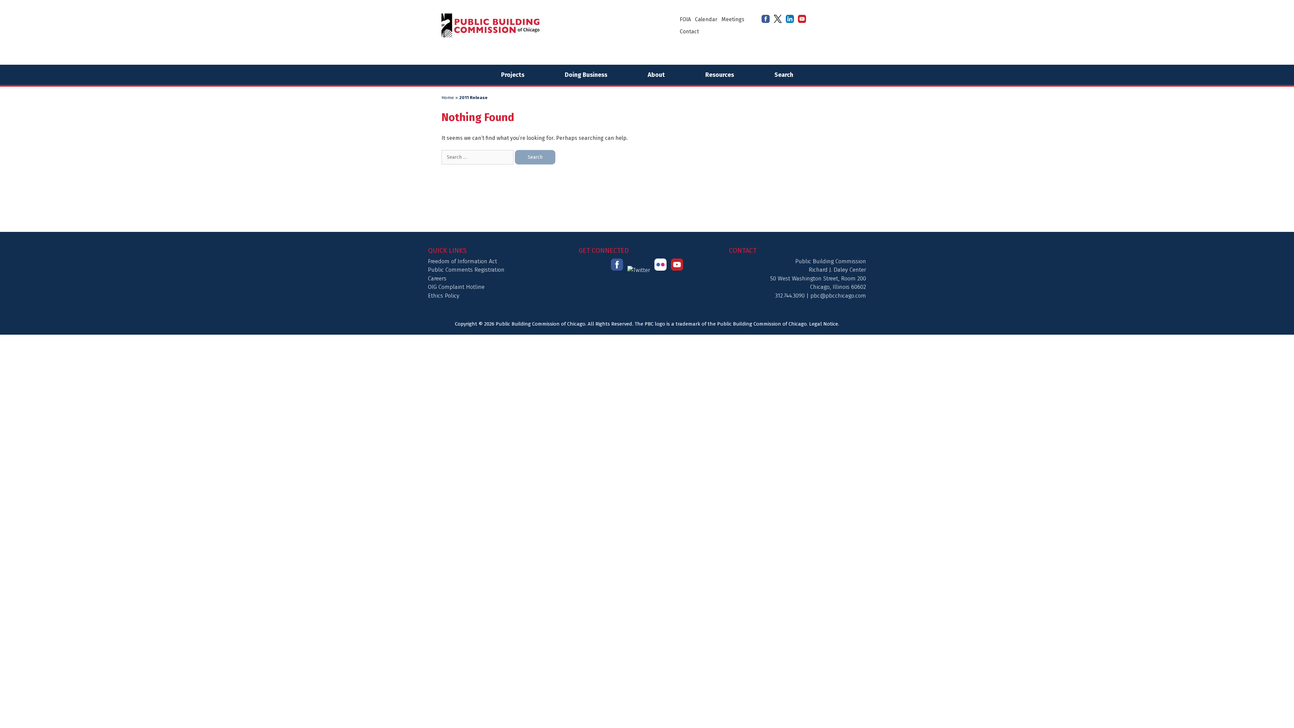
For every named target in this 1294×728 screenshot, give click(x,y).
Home (447, 97)
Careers (437, 278)
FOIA (685, 19)
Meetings (732, 19)
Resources (719, 75)
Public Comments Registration (466, 269)
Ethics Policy (443, 295)
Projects (512, 75)
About (656, 75)
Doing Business (586, 75)
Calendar (706, 19)
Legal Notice (823, 324)
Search (783, 75)
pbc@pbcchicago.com (838, 295)
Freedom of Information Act (462, 261)
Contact (689, 31)
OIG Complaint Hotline (456, 287)
